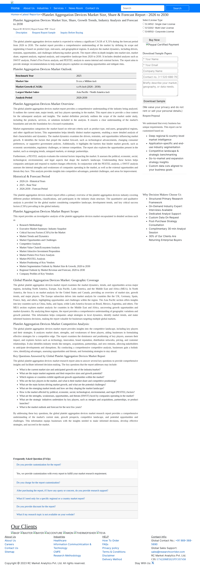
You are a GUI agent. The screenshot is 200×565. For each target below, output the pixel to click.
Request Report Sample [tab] (43, 32)
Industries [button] (43, 8)
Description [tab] (21, 32)
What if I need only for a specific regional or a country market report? (51, 498)
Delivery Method (112, 559)
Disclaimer (108, 555)
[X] (153, 563)
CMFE (57, 551)
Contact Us (92, 8)
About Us (29, 8)
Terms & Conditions (113, 551)
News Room (76, 8)
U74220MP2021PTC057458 (171, 559)
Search (177, 8)
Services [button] (59, 8)
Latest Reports (30, 14)
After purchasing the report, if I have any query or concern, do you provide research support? (62, 490)
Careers (9, 544)
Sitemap (9, 551)
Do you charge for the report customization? (38, 482)
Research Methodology (67, 555)
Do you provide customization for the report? (39, 464)
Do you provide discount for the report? (36, 506)
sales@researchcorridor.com (168, 551)
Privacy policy (110, 548)
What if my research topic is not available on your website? (46, 514)
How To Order (110, 540)
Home (15, 8)
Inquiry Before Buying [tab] (71, 32)
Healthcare (60, 540)
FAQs (105, 544)
